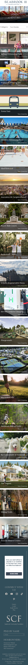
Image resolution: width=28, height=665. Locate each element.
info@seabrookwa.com (14, 657)
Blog (14, 610)
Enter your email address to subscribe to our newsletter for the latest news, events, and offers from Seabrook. (14, 562)
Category (4, 27)
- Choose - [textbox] (6, 634)
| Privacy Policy (8, 661)
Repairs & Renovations (9, 646)
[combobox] (14, 634)
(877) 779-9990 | (19, 656)
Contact (14, 606)
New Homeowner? (9, 648)
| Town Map (19, 663)
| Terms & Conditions (11, 663)
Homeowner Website (9, 643)
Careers (14, 604)
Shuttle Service (14, 608)
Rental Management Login (10, 645)
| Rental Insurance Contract (18, 661)
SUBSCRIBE (14, 574)
